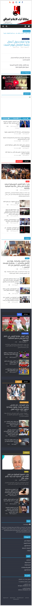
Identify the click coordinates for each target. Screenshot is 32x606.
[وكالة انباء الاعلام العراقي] (29, 26)
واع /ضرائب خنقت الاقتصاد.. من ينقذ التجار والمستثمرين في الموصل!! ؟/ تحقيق (11, 422)
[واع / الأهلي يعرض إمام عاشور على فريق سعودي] (24, 360)
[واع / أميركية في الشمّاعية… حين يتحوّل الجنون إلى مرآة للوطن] (25, 227)
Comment (5, 118)
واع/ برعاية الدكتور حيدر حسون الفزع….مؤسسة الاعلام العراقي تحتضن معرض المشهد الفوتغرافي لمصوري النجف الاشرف (11, 212)
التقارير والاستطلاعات (26, 567)
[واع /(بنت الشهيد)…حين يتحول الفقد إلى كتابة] (25, 201)
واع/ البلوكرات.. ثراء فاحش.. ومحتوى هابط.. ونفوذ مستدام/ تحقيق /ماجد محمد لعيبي (17, 407)
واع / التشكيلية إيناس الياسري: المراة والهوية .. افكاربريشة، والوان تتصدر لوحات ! (11, 290)
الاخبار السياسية (26, 39)
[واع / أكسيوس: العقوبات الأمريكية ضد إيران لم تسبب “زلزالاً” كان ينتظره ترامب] (25, 121)
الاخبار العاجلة (28, 565)
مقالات (26, 472)
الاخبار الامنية (12, 598)
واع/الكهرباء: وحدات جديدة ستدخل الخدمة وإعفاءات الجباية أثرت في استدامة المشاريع (16, 138)
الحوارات (27, 258)
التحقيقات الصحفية (24, 402)
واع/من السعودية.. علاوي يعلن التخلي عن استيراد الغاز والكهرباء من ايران (17, 153)
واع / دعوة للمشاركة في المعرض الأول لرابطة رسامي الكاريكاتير (11, 220)
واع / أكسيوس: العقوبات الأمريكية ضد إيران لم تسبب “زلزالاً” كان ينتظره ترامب (11, 123)
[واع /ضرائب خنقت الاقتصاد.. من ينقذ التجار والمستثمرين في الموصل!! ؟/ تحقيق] (24, 421)
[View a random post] (3, 26)
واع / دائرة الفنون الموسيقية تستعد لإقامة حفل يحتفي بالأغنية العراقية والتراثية (17, 186)
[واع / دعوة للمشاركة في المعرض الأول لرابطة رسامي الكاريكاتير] (25, 219)
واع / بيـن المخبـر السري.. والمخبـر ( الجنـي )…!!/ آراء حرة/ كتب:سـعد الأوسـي (10, 500)
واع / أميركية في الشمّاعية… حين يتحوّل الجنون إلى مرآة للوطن (12, 228)
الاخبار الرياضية (25, 333)
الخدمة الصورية (27, 543)
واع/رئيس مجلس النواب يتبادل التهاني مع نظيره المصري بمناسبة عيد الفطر (17, 145)
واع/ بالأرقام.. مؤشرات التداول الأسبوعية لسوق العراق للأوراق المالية (19, 66)
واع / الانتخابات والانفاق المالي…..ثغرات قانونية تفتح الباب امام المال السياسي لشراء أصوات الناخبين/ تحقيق (11, 432)
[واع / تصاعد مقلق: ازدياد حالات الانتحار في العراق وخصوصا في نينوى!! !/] (24, 439)
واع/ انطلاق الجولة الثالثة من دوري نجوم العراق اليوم (11, 370)
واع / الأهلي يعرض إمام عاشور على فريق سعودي (11, 362)
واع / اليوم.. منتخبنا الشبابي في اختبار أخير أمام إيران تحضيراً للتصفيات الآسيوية (16, 338)
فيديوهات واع (27, 541)
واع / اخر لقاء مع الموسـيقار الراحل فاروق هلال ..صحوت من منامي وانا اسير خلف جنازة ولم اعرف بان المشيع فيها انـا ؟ (11, 281)
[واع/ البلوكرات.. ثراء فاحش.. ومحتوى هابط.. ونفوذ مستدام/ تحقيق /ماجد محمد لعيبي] (16, 385)
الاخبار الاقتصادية (20, 598)
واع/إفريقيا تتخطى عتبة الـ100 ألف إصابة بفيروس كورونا (17, 132)
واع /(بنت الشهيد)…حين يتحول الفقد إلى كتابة (11, 202)
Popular (25, 118)
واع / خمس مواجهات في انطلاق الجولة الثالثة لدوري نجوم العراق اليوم (11, 354)
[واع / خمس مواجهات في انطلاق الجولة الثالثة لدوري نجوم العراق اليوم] (24, 352)
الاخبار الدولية (28, 562)
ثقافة (27, 181)
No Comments (16, 134)
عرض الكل (27, 161)
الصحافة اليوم (27, 546)
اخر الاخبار (29, 560)
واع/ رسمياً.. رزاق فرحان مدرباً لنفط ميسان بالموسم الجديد (20, 59)
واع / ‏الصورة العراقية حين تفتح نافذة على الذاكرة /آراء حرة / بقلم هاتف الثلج (17, 476)
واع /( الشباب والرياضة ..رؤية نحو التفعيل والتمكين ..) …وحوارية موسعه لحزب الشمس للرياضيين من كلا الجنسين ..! (16, 264)
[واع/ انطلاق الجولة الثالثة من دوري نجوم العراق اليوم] (24, 368)
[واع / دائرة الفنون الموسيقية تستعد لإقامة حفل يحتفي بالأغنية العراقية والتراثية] (16, 165)
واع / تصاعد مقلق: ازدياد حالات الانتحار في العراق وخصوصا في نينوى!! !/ (11, 441)
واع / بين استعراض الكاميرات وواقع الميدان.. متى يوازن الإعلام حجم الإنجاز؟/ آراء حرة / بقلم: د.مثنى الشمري (11, 510)
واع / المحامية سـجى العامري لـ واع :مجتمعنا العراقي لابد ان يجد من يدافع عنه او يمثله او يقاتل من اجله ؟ (11, 298)
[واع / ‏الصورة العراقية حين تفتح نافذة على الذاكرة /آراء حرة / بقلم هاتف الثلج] (16, 456)
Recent (15, 118)
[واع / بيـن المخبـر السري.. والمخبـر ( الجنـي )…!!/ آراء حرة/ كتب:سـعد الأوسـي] (24, 498)
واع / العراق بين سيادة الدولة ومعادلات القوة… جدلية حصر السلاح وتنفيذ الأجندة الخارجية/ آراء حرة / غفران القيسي (11, 491)
